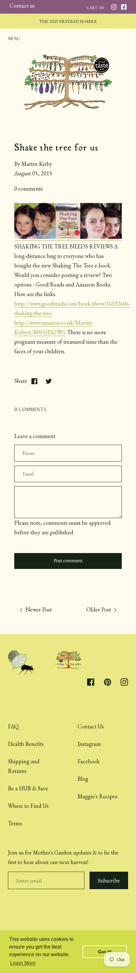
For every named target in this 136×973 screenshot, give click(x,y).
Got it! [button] (105, 951)
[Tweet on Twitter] (48, 380)
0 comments (28, 188)
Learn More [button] (23, 963)
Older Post (99, 609)
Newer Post (38, 609)
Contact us (22, 5)
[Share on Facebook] (34, 380)
